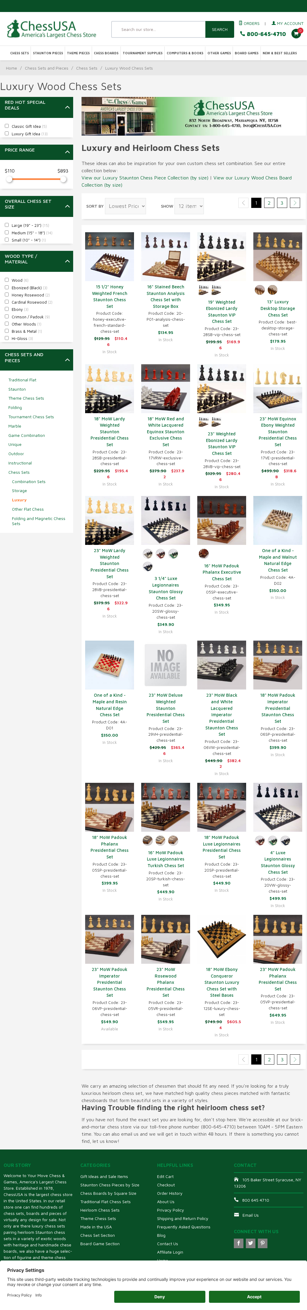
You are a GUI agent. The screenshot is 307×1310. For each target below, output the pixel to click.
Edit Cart (165, 1176)
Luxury (19, 499)
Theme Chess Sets (26, 398)
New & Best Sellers (280, 53)
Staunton (17, 389)
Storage (19, 490)
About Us (165, 1201)
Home (11, 68)
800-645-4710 (265, 34)
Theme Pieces (78, 53)
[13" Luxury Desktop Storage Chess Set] (277, 256)
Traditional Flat (22, 379)
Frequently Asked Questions (183, 1226)
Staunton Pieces (48, 53)
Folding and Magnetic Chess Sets (38, 521)
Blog (161, 1235)
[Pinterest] (262, 1243)
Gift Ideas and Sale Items (104, 1176)
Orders (251, 23)
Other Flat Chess (28, 509)
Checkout (166, 1184)
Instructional (20, 462)
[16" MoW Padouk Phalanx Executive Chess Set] (221, 520)
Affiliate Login (170, 1251)
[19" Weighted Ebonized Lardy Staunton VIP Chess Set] (221, 256)
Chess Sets (19, 53)
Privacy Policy (170, 1209)
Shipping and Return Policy (182, 1218)
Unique (15, 444)
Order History (170, 1193)
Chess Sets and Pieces (46, 68)
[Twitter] (250, 1243)
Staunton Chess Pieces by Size (109, 1184)
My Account (289, 23)
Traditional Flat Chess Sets (105, 1201)
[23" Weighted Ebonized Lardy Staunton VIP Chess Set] (221, 388)
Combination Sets (29, 481)
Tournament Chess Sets (31, 416)
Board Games (246, 53)
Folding (15, 407)
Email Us (251, 1215)
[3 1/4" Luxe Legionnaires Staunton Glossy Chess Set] (165, 520)
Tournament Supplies (142, 53)
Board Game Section (100, 1243)
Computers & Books (185, 53)
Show (167, 206)
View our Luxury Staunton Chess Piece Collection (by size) (145, 177)
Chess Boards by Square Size (108, 1193)
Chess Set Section (97, 1235)
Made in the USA (96, 1226)
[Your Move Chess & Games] (51, 28)
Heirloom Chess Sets (100, 1209)
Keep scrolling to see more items (120, 1078)
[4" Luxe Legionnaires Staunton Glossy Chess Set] (277, 807)
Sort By (95, 206)
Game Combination (26, 435)
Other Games (219, 53)
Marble (14, 425)
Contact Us (167, 1243)
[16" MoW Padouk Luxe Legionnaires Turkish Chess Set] (165, 807)
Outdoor (16, 453)
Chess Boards (106, 53)
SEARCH (220, 29)
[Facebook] (238, 1243)
